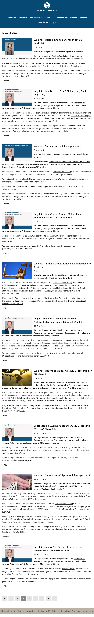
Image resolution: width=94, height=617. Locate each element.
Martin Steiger (66, 113)
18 (48, 598)
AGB (48, 611)
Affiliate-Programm (73, 611)
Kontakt (41, 611)
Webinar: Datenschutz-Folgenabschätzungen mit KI (62, 475)
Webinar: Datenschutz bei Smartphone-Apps (58, 146)
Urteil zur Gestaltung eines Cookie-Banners (36, 118)
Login (53, 22)
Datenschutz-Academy (48, 63)
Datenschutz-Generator (39, 17)
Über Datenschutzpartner (25, 611)
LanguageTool (50, 121)
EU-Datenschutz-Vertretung (65, 17)
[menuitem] (5, 598)
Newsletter (43, 22)
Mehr (6, 80)
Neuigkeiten (6, 611)
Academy (23, 17)
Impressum (88, 611)
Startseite (11, 17)
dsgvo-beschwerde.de (79, 346)
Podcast (83, 17)
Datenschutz (57, 611)
